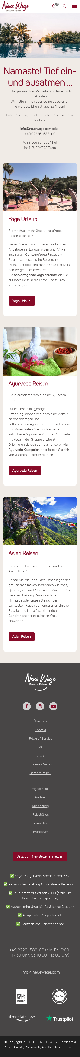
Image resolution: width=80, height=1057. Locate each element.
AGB (40, 756)
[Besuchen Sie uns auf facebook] (27, 706)
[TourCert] (59, 996)
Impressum (40, 832)
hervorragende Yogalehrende (35, 275)
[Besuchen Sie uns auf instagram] (40, 706)
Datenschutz (40, 823)
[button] (74, 6)
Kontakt (40, 730)
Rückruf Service (40, 738)
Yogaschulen (40, 789)
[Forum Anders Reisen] (21, 996)
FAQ (40, 747)
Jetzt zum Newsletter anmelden (40, 856)
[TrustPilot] (59, 1018)
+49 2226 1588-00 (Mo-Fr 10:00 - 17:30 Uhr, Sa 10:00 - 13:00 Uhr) (40, 952)
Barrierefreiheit (40, 773)
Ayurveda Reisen (24, 470)
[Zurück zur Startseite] (19, 6)
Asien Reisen (21, 636)
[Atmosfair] (21, 1018)
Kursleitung (40, 806)
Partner (40, 797)
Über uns (40, 721)
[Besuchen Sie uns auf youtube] (53, 706)
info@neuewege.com (35, 128)
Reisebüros (40, 814)
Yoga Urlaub (21, 301)
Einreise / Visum (40, 764)
